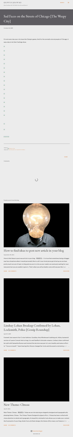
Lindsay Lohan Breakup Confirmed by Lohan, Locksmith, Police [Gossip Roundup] (32, 327)
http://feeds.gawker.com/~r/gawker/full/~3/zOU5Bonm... (17, 149)
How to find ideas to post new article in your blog (34, 250)
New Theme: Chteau (16, 405)
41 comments (12, 350)
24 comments (12, 425)
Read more (66, 271)
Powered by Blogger (37, 431)
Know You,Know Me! (13, 2)
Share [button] (66, 156)
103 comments (12, 271)
